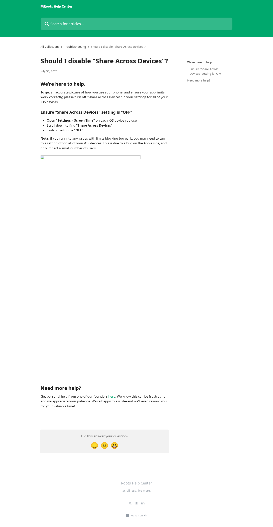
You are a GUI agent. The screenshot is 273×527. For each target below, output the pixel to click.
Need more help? (199, 80)
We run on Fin (139, 515)
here (111, 396)
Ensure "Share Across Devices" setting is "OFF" (206, 71)
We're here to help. (200, 62)
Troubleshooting (75, 47)
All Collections (50, 47)
